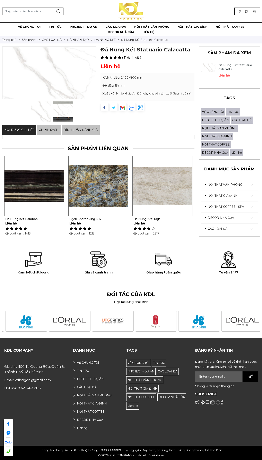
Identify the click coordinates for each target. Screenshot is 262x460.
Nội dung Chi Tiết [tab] (19, 130)
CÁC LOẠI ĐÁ (242, 120)
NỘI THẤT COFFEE (216, 144)
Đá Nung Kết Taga (146, 219)
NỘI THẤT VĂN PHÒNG (219, 128)
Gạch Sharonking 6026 (86, 219)
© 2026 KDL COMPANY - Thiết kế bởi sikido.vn (131, 455)
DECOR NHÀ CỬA (215, 152)
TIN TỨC (233, 112)
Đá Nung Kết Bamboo (21, 219)
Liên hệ (236, 152)
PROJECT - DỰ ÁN (215, 120)
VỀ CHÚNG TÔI (213, 112)
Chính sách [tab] (49, 130)
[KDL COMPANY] (131, 11)
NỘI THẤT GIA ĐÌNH (217, 136)
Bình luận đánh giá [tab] (81, 130)
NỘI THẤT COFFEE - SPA (225, 207)
